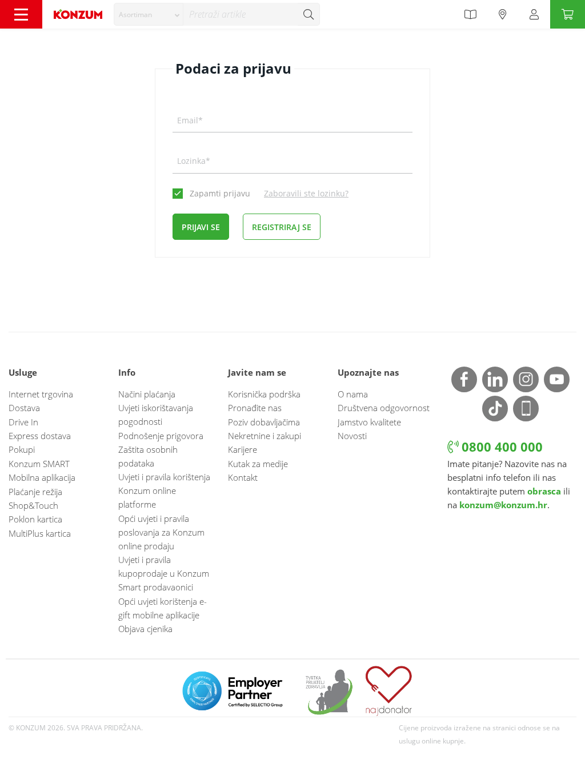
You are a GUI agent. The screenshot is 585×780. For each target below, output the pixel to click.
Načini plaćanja (146, 394)
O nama (353, 394)
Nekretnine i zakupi (264, 435)
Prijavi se (201, 227)
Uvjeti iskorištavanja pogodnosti (155, 414)
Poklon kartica (35, 519)
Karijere (242, 449)
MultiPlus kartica (40, 533)
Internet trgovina (41, 394)
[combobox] (148, 14)
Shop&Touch (33, 505)
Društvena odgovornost (384, 407)
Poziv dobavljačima (264, 422)
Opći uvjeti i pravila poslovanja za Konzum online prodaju (161, 532)
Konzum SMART (39, 463)
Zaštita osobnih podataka (148, 456)
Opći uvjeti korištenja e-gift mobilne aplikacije (162, 608)
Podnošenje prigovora (160, 435)
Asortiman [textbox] (135, 14)
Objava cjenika (145, 628)
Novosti (352, 435)
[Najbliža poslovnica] (502, 14)
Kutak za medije (258, 463)
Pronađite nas (255, 407)
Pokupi (22, 449)
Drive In (23, 422)
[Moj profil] (534, 14)
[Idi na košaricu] (567, 14)
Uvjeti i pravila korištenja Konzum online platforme (164, 490)
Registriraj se (281, 227)
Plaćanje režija (35, 491)
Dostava (24, 407)
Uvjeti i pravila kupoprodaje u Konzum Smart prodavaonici (163, 573)
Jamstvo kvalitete (369, 422)
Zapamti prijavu (220, 193)
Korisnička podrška (264, 394)
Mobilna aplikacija (42, 477)
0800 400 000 (500, 447)
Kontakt (243, 477)
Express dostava (40, 435)
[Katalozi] (470, 14)
